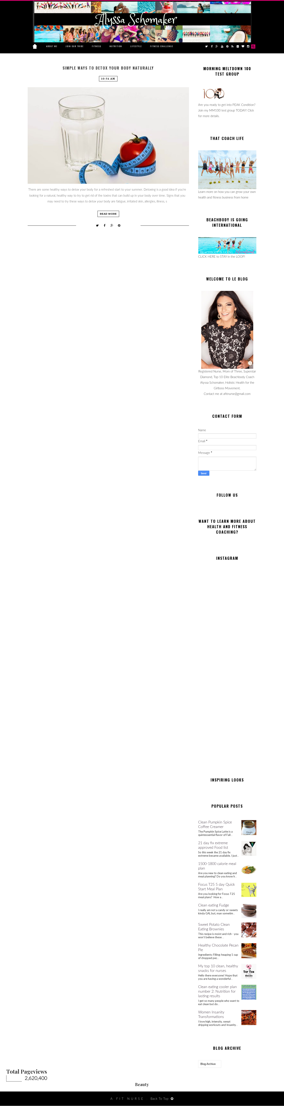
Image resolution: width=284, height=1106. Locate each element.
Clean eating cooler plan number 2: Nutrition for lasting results (217, 991)
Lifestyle (136, 46)
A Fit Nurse (127, 1098)
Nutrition (116, 46)
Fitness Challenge (161, 46)
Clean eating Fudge (213, 905)
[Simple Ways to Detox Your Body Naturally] (108, 135)
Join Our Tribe (75, 46)
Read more (108, 213)
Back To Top (160, 1098)
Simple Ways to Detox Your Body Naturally (108, 68)
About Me (51, 46)
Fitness (96, 46)
